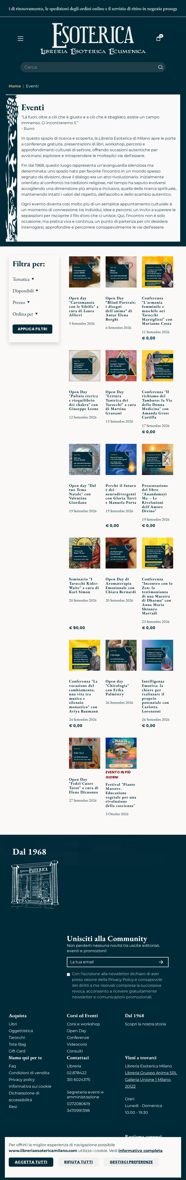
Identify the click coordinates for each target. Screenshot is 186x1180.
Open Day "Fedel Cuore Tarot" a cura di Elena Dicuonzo (84, 786)
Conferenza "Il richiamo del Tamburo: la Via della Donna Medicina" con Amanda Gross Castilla (157, 404)
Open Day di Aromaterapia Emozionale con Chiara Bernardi (121, 585)
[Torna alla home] (93, 38)
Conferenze (78, 1037)
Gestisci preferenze (131, 1162)
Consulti (75, 1051)
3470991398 (78, 1110)
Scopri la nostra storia (145, 1024)
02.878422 (76, 1073)
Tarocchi (17, 1037)
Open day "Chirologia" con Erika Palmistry (117, 688)
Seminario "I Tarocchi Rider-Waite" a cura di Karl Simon (84, 585)
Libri (13, 1024)
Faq (12, 1066)
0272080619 (78, 1103)
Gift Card (17, 1051)
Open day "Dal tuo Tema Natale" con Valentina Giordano (82, 494)
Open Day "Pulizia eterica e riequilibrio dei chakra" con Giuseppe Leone (84, 400)
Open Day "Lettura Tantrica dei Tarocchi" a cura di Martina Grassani (121, 402)
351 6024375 (78, 1079)
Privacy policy (22, 1079)
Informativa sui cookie (30, 1086)
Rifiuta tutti (78, 1162)
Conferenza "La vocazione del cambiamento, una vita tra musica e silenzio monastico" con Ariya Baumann (83, 696)
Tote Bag (17, 1044)
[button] (34, 279)
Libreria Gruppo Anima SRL (151, 1073)
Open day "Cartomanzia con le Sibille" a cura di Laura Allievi (84, 306)
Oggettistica (21, 1031)
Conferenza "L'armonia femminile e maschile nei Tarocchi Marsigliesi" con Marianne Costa (157, 310)
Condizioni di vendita (29, 1073)
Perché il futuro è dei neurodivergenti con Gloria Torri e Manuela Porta (121, 494)
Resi (13, 1106)
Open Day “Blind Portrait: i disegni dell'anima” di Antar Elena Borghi (121, 308)
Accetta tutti (31, 1162)
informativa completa (140, 1150)
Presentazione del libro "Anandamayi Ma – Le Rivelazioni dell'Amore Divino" (155, 498)
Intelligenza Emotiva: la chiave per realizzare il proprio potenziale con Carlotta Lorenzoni (155, 696)
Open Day (76, 1031)
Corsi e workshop (83, 1024)
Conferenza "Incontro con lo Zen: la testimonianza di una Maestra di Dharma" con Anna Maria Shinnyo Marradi (157, 596)
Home (15, 86)
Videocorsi (77, 1044)
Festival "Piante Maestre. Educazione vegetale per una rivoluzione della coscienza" (121, 795)
